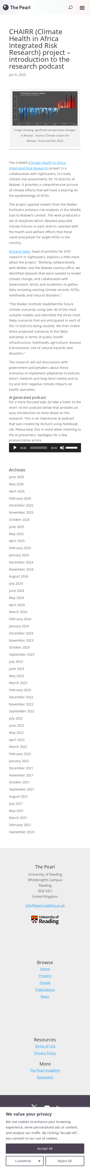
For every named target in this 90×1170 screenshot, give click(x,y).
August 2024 (18, 576)
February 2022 (20, 754)
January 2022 (19, 761)
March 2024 (18, 612)
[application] (45, 447)
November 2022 (21, 704)
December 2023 (21, 633)
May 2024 (16, 597)
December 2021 (21, 768)
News (45, 996)
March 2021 (18, 817)
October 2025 (19, 519)
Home (45, 968)
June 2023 (16, 668)
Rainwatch (45, 1077)
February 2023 (20, 690)
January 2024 (19, 626)
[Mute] (62, 447)
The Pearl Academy (45, 1070)
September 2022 (21, 711)
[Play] (15, 447)
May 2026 (16, 484)
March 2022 (18, 746)
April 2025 (17, 541)
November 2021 (21, 775)
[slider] (72, 447)
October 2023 (19, 647)
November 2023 (21, 640)
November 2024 (21, 569)
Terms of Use (45, 1046)
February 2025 (20, 548)
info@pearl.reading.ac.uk (45, 905)
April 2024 (17, 605)
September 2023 (21, 654)
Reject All (65, 1161)
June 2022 (16, 725)
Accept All (45, 1148)
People (45, 982)
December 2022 (21, 697)
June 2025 (16, 526)
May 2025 (16, 534)
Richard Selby (19, 251)
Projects (45, 975)
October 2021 (19, 782)
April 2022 (17, 740)
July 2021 (16, 803)
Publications (45, 989)
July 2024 (16, 583)
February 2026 (20, 498)
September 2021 (21, 789)
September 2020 (21, 832)
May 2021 (16, 811)
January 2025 (19, 555)
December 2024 (21, 562)
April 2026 (17, 491)
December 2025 (21, 505)
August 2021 (18, 796)
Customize (23, 1161)
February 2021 (20, 825)
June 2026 (16, 477)
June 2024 (16, 590)
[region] (45, 1138)
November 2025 (21, 512)
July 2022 (16, 718)
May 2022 (16, 732)
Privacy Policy (45, 1053)
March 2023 (18, 683)
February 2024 (20, 619)
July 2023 (16, 661)
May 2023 (16, 676)
